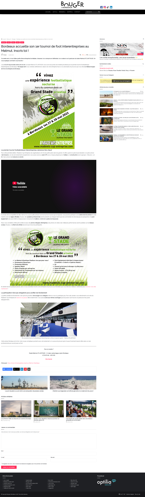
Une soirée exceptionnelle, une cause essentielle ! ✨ (119, 57)
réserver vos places (21, 297)
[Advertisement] (72, 27)
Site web (52, 457)
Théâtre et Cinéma (8, 488)
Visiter (27, 488)
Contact (77, 12)
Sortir (69, 12)
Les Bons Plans (7, 483)
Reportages (50, 485)
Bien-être (73, 480)
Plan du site (137, 494)
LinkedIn (111, 7)
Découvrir (9, 39)
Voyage (50, 488)
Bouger (14, 39)
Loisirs (8, 42)
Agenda (28, 480)
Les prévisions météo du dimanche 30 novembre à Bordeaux (16, 418)
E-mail (3, 457)
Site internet (48, 359)
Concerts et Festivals (52, 481)
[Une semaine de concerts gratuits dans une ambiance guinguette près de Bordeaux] (81, 408)
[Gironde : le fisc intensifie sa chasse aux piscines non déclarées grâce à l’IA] (49, 408)
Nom (2, 451)
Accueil (48, 12)
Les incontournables (30, 483)
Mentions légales (130, 494)
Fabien (5, 54)
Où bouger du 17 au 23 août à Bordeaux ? (122, 91)
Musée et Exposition (8, 485)
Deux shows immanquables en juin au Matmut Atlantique (23, 363)
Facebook (101, 7)
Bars (49, 480)
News (13, 42)
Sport (22, 42)
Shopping (6, 486)
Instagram (105, 7)
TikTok (108, 7)
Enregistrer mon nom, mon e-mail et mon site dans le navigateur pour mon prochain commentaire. (24, 463)
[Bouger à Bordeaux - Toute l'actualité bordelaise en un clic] (72, 5)
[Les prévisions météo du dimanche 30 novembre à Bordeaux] (16, 408)
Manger (61, 12)
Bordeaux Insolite (7, 481)
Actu (54, 12)
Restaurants (73, 485)
